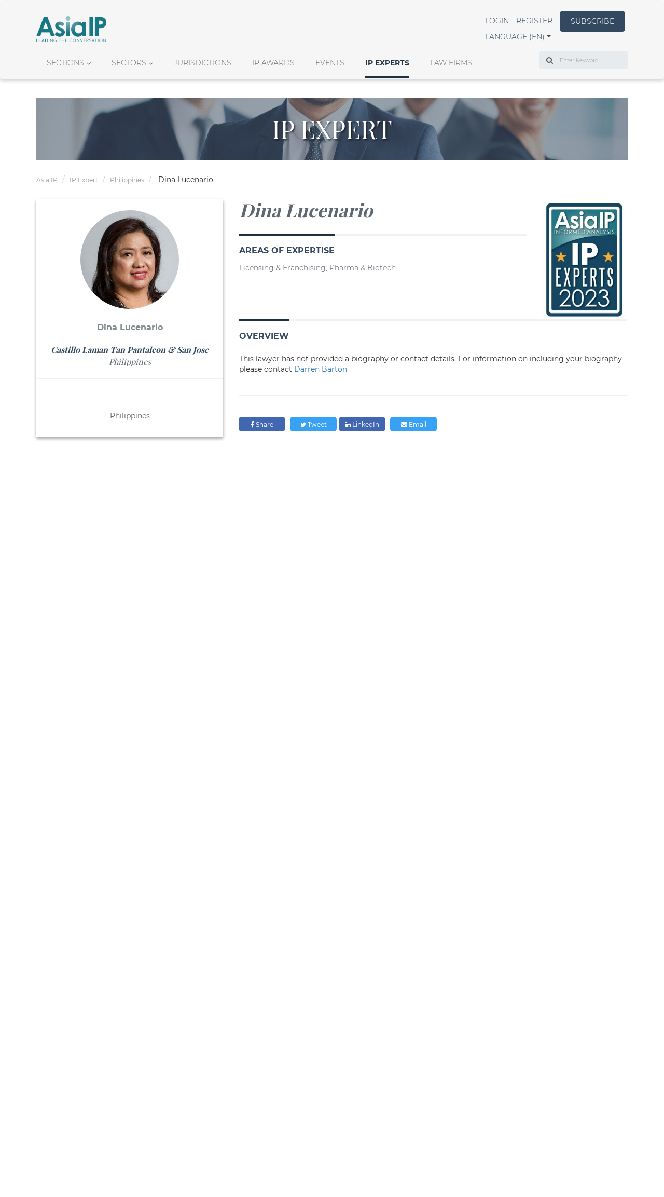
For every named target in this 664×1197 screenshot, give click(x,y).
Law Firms (451, 62)
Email (416, 424)
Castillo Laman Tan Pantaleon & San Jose (130, 349)
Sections (65, 62)
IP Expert (84, 180)
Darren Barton (320, 369)
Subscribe (592, 21)
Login (497, 20)
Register (534, 20)
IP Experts (387, 62)
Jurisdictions (202, 62)
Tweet (316, 424)
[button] (518, 37)
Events (329, 62)
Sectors (129, 62)
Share (263, 424)
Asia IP (47, 180)
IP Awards (273, 62)
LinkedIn (365, 424)
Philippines (127, 180)
